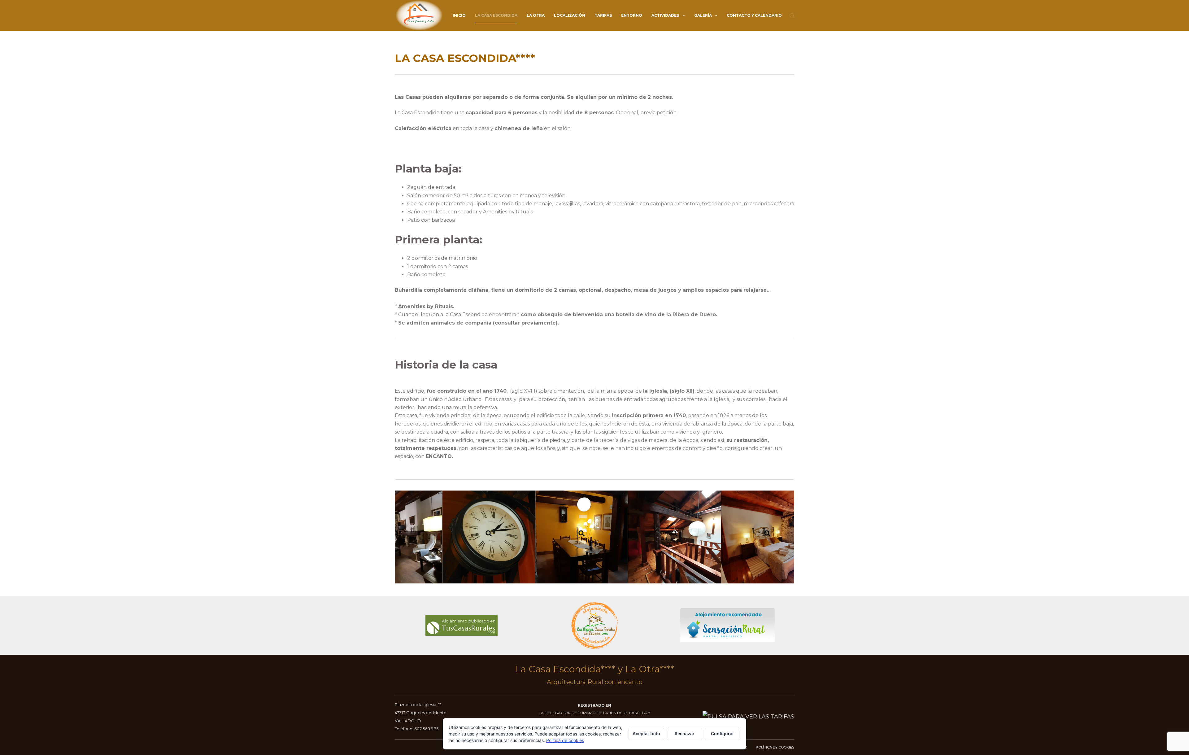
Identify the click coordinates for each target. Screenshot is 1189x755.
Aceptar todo (646, 733)
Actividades (665, 15)
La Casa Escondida (496, 15)
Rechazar (685, 733)
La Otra (536, 15)
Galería (703, 15)
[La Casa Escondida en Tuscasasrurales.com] (461, 625)
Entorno (631, 15)
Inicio (459, 15)
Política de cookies (565, 740)
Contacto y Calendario (754, 15)
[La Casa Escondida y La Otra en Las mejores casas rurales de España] (594, 625)
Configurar (722, 733)
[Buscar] (792, 15)
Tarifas (603, 15)
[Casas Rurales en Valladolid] (728, 625)
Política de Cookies (775, 747)
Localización (569, 15)
